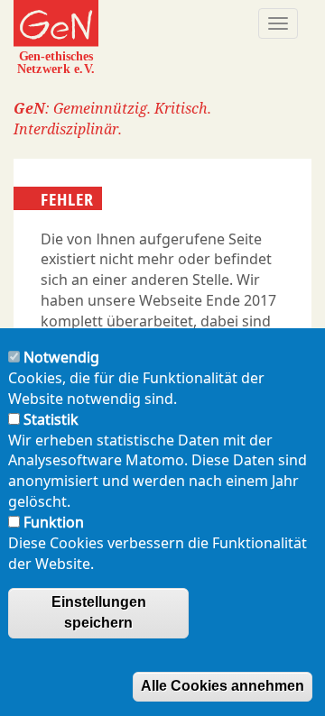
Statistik (51, 419)
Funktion (53, 522)
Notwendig (61, 357)
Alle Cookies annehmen (222, 685)
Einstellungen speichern (98, 612)
